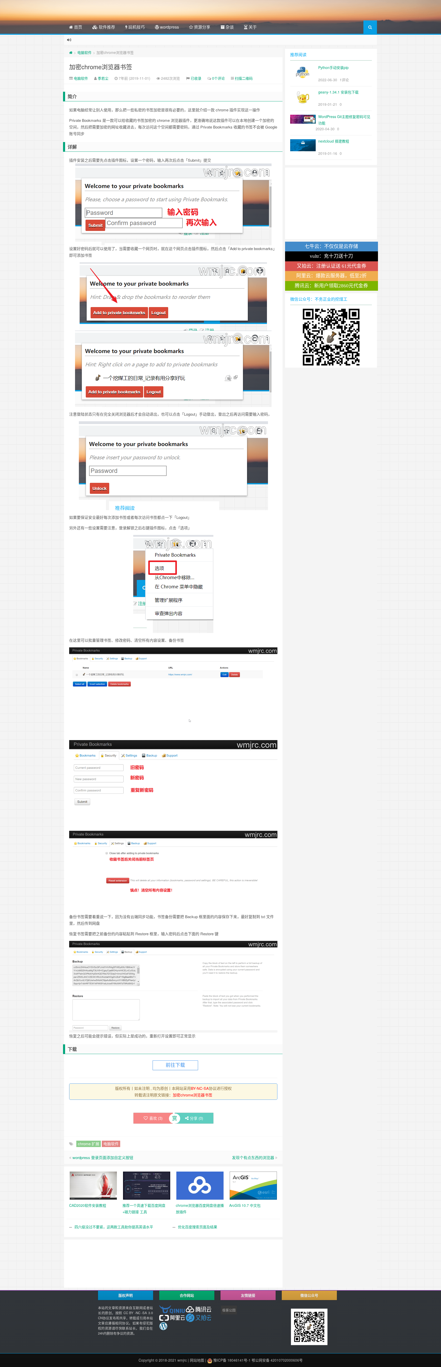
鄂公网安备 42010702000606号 (277, 1360)
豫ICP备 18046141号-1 (231, 1360)
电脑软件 (84, 52)
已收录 (196, 78)
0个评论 (218, 78)
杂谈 (229, 27)
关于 (252, 27)
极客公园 (229, 1309)
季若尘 (103, 78)
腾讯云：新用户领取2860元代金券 (331, 285)
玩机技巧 (136, 27)
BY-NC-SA (200, 1088)
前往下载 (175, 1065)
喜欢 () (156, 1118)
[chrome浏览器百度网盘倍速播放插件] (200, 1185)
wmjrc (182, 1360)
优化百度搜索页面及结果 (197, 1226)
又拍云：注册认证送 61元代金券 (331, 266)
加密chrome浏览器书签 (100, 66)
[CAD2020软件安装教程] (93, 1185)
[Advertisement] (173, 1251)
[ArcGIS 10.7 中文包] (253, 1185)
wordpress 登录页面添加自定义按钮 (102, 1157)
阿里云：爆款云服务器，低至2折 (331, 275)
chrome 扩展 (88, 1143)
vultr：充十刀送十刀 (331, 256)
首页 (77, 27)
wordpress (169, 27)
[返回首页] (70, 52)
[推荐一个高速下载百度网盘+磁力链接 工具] (146, 1185)
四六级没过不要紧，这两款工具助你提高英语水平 (114, 1226)
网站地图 (197, 1360)
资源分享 (201, 27)
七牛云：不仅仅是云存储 (331, 246)
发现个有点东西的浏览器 (253, 1157)
